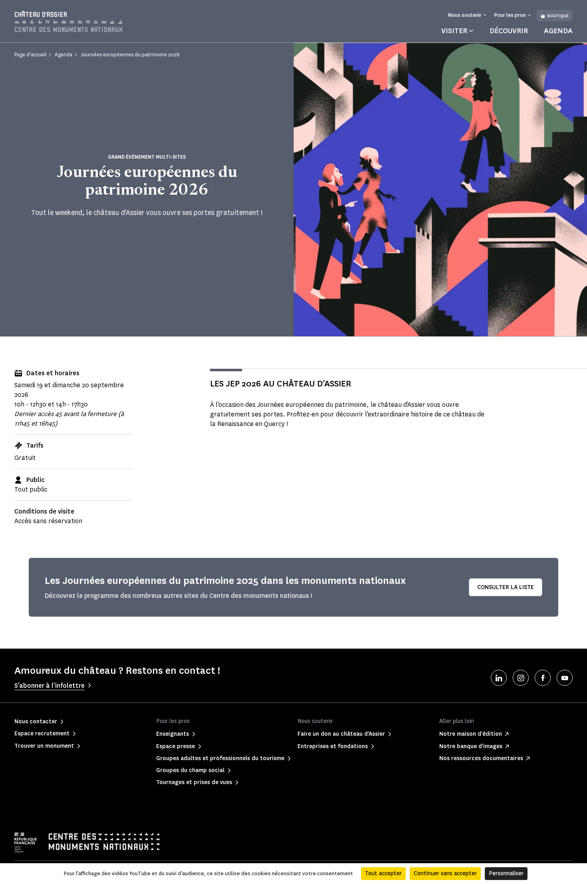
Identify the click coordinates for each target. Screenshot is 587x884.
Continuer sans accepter (445, 873)
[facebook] (543, 678)
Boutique (558, 16)
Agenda (558, 31)
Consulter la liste (505, 587)
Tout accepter (383, 873)
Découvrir (509, 31)
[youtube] (565, 678)
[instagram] (521, 678)
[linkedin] (499, 678)
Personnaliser (506, 873)
